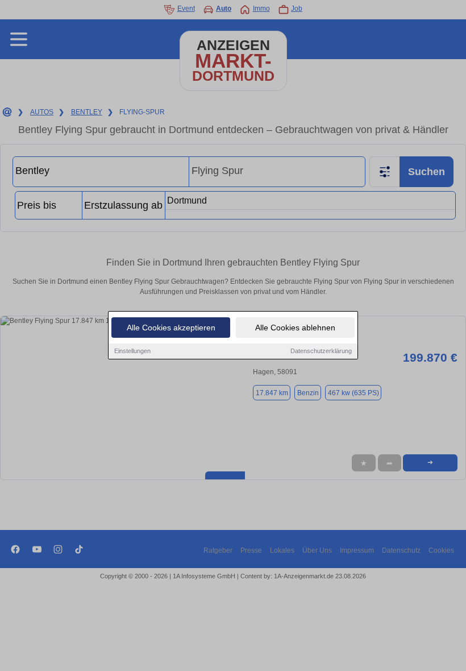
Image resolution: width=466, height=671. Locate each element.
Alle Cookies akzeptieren (171, 327)
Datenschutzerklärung (321, 350)
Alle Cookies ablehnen (295, 327)
